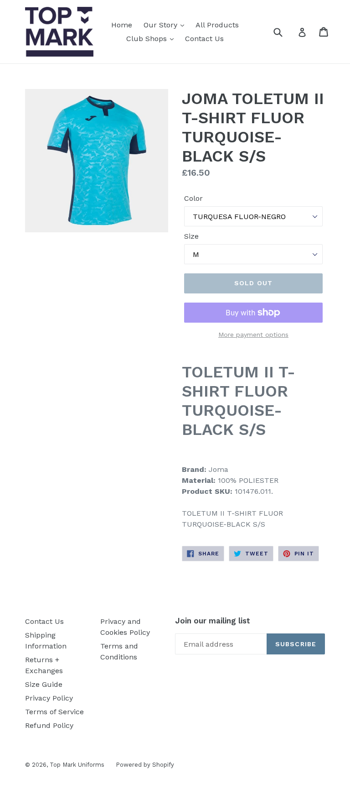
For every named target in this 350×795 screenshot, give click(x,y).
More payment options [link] (253, 334)
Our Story (162, 25)
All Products (217, 25)
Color (193, 198)
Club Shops (147, 38)
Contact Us (204, 38)
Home (121, 25)
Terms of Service (54, 711)
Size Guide (43, 684)
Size (191, 236)
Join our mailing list (212, 620)
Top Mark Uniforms (77, 764)
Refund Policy (49, 725)
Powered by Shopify (145, 764)
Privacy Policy (49, 698)
